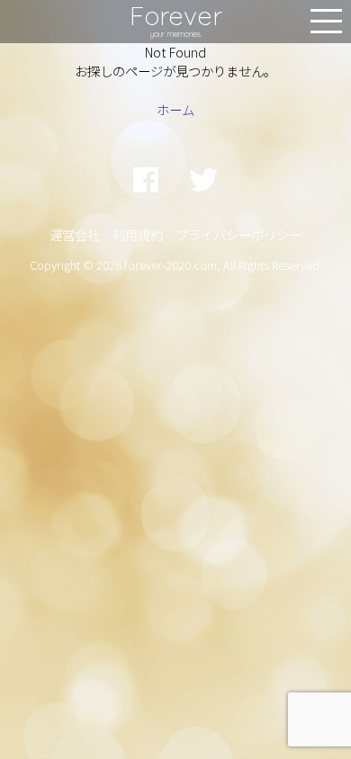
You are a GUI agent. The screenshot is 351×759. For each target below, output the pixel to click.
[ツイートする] (203, 178)
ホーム (175, 109)
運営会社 (75, 234)
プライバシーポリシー (239, 234)
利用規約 (137, 234)
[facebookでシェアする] (145, 178)
